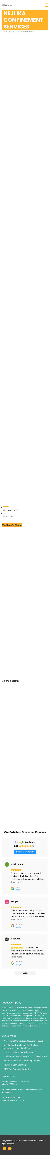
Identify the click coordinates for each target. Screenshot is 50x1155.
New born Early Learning (15, 1065)
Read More (42, 241)
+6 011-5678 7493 (12, 1098)
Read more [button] (16, 882)
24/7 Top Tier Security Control (17, 1069)
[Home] (7, 5)
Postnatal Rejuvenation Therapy (18, 1052)
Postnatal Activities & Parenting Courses (22, 1060)
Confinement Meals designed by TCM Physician (25, 1056)
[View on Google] (7, 864)
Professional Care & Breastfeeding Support (23, 1041)
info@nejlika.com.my (15, 1100)
